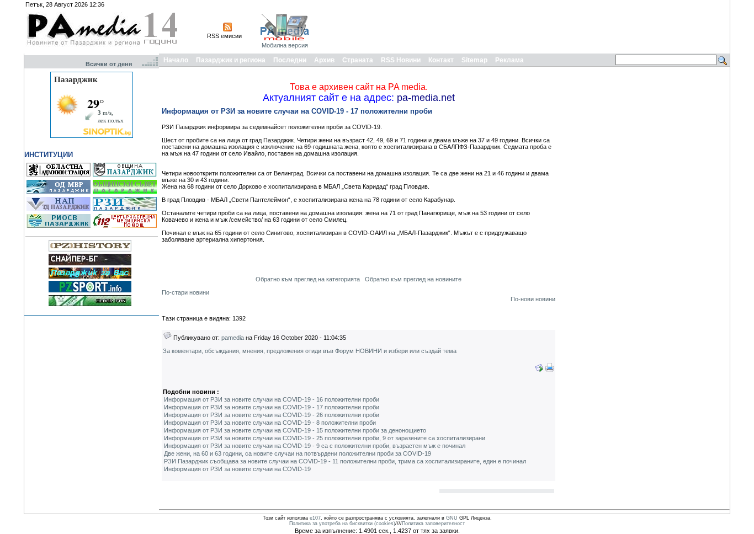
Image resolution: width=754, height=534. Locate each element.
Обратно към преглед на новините (413, 279)
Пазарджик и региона (231, 60)
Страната (357, 60)
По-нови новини (533, 299)
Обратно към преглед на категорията (308, 279)
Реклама (509, 60)
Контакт (441, 60)
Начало (175, 60)
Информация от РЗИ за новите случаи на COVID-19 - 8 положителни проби (270, 422)
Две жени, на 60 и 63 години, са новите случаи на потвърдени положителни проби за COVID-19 (297, 453)
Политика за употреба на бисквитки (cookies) (342, 523)
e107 (315, 518)
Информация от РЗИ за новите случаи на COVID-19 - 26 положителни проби (271, 415)
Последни (289, 60)
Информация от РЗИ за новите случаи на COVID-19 (237, 469)
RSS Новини (401, 60)
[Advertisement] (527, 26)
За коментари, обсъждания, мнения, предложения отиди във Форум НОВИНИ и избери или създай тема (309, 351)
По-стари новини (185, 292)
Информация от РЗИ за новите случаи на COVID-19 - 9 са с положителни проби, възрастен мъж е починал (314, 445)
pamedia (232, 337)
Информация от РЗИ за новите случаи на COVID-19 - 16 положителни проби (271, 399)
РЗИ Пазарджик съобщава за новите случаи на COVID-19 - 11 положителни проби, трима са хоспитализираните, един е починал (345, 461)
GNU (452, 518)
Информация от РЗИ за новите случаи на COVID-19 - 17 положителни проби (271, 407)
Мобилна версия (285, 45)
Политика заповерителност (433, 523)
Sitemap (474, 60)
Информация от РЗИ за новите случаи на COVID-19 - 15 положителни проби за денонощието (295, 430)
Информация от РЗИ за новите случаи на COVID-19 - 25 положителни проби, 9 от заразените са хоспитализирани (324, 438)
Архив (324, 60)
